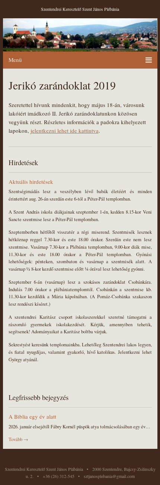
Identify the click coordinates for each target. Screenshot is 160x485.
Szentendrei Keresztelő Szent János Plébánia (80, 9)
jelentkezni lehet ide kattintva (65, 130)
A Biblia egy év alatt (32, 416)
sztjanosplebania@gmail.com (109, 476)
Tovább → (18, 439)
